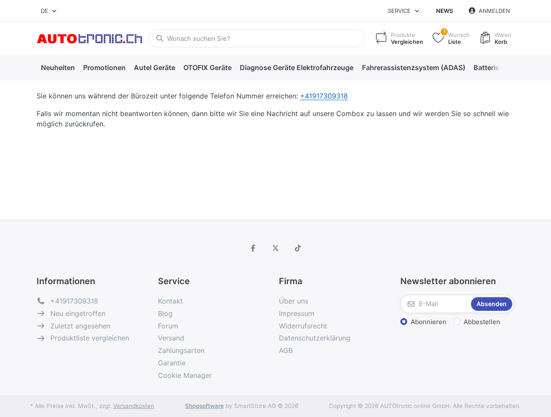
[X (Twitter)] (275, 248)
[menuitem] (58, 68)
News (444, 10)
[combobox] (49, 11)
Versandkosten (133, 405)
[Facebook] (253, 248)
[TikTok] (297, 248)
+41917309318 (324, 96)
